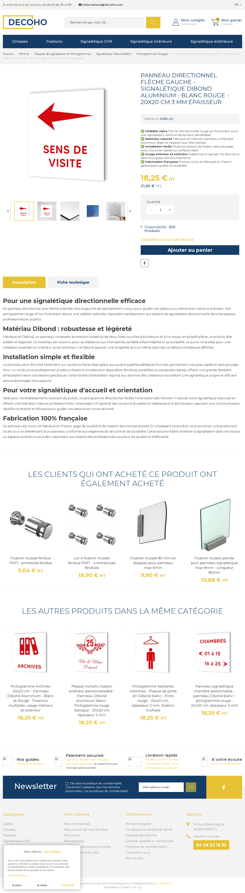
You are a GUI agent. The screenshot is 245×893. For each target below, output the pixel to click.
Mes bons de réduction (81, 852)
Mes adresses (74, 841)
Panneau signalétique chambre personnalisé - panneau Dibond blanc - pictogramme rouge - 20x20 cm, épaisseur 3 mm (214, 696)
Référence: (152, 119)
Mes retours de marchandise (86, 829)
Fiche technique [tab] (73, 282)
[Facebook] (224, 787)
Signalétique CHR (96, 41)
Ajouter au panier (190, 250)
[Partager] (144, 263)
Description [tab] (24, 282)
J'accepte (67, 885)
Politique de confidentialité (146, 847)
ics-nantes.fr (162, 883)
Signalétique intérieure (151, 41)
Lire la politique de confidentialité (106, 791)
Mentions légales (138, 824)
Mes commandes (77, 824)
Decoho (8, 54)
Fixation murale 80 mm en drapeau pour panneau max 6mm (153, 563)
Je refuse (16, 885)
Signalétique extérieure (211, 41)
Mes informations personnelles (87, 847)
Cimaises (20, 41)
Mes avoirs (72, 835)
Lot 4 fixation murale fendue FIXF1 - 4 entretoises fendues (92, 563)
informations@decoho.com (102, 5)
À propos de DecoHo (141, 835)
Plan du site (134, 858)
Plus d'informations (17, 875)
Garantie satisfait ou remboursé (149, 841)
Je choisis (42, 885)
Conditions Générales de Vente (148, 829)
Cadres (8, 824)
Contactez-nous (137, 852)
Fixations (54, 41)
